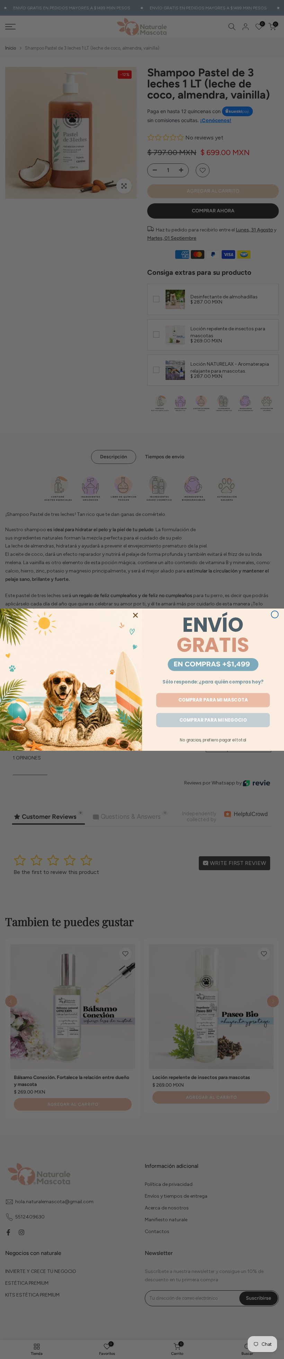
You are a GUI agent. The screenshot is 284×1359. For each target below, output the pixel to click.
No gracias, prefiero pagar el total (213, 739)
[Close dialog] (274, 614)
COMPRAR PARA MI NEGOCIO (213, 719)
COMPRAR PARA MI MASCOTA (213, 700)
